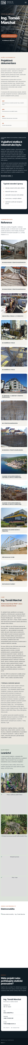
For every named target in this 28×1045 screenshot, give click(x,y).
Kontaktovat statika (7, 176)
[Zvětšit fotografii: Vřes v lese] (14, 886)
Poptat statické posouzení (9, 36)
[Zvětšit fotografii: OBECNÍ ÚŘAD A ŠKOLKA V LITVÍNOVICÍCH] (14, 303)
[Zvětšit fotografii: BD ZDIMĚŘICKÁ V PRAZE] (14, 330)
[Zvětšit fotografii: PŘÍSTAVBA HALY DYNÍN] (14, 544)
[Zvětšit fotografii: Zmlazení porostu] (14, 866)
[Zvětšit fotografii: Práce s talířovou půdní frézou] (14, 803)
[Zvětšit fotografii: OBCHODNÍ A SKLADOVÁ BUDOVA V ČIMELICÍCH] (14, 517)
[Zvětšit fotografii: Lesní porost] (14, 824)
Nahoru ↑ (3, 1042)
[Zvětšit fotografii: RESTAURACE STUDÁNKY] (14, 571)
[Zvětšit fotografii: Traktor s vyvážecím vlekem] (14, 783)
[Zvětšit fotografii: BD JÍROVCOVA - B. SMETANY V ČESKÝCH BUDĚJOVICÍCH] (14, 383)
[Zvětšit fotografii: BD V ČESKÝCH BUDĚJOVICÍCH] (14, 410)
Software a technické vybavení (11, 683)
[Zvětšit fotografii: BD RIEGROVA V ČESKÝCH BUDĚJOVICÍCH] (14, 437)
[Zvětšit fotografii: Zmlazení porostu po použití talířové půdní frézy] (14, 845)
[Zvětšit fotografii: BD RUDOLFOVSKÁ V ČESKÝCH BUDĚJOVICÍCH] (14, 249)
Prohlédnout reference (8, 40)
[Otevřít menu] (25, 2)
